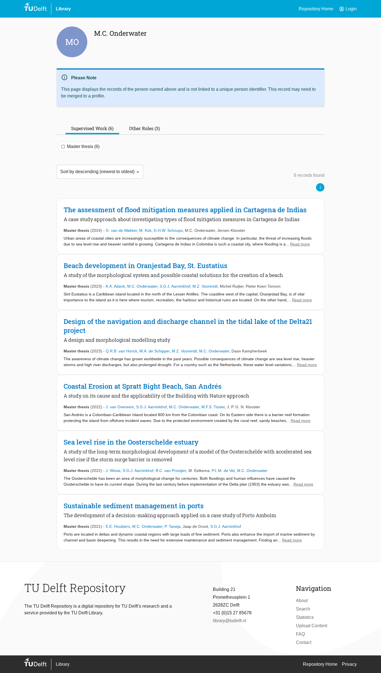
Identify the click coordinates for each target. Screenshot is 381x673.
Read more (300, 244)
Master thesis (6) (83, 146)
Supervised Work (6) (92, 128)
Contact (303, 642)
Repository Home (316, 8)
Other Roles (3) (144, 128)
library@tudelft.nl (229, 620)
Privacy (349, 664)
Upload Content (311, 625)
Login (348, 9)
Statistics (305, 617)
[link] (190, 226)
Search (303, 609)
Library (63, 8)
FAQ (300, 634)
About (302, 600)
